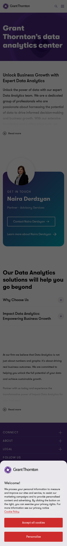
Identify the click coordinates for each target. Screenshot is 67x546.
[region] (33, 503)
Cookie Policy (11, 511)
